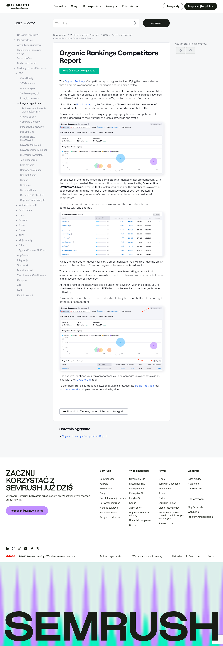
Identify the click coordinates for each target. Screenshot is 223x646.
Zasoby (110, 6)
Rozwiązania (90, 6)
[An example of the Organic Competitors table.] (111, 255)
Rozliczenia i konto (27, 63)
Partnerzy (164, 498)
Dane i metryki (25, 270)
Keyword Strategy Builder (33, 150)
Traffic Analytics (144, 385)
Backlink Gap (27, 132)
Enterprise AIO (137, 488)
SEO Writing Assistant (31, 155)
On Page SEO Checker (32, 195)
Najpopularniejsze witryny (139, 514)
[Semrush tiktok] (20, 549)
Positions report (85, 104)
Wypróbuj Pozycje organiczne (79, 70)
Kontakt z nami (25, 295)
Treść (22, 225)
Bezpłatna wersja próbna (113, 498)
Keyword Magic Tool (31, 145)
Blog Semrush (195, 507)
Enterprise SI (136, 493)
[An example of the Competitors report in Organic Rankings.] (111, 173)
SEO (21, 73)
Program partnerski (110, 517)
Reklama (23, 220)
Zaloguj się (173, 6)
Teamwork (22, 265)
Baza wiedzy (24, 23)
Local (22, 215)
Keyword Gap (83, 379)
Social (22, 230)
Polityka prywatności (111, 556)
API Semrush (195, 488)
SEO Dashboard (28, 83)
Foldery (23, 245)
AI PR (21, 235)
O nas (162, 479)
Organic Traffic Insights (32, 200)
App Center (23, 255)
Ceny (74, 6)
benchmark (71, 389)
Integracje (22, 260)
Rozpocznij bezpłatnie (200, 6)
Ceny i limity (26, 78)
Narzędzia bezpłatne (140, 520)
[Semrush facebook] (32, 549)
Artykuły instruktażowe (29, 45)
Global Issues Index (169, 508)
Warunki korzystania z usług (147, 556)
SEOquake (25, 185)
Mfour (132, 503)
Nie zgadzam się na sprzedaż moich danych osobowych (171, 515)
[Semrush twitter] (38, 549)
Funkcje (104, 484)
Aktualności (165, 488)
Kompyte (22, 280)
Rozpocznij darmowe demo (27, 510)
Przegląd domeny (29, 98)
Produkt (58, 6)
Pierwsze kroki (25, 40)
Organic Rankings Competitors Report (84, 436)
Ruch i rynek (25, 210)
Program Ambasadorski (200, 517)
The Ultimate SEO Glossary (31, 275)
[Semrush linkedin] (8, 549)
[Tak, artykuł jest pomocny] (180, 50)
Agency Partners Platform (32, 250)
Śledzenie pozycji (29, 93)
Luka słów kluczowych (32, 127)
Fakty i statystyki (108, 512)
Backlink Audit (28, 175)
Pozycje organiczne (30, 103)
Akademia (193, 484)
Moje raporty (25, 240)
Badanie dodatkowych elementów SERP (34, 110)
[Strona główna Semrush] (17, 6)
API (19, 285)
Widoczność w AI (28, 205)
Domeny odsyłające (31, 170)
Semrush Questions (169, 484)
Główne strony (28, 117)
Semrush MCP (137, 479)
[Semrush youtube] (26, 549)
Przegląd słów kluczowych (27, 138)
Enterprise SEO (137, 484)
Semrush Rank (28, 190)
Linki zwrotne (27, 165)
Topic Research (28, 160)
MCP (19, 290)
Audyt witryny (27, 88)
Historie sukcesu (109, 508)
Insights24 (134, 498)
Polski (211, 556)
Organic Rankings (75, 81)
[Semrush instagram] (14, 549)
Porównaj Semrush (110, 503)
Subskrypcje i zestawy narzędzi (29, 52)
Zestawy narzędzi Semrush (31, 68)
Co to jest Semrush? (27, 35)
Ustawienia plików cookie (186, 556)
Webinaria (193, 512)
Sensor (24, 180)
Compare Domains (30, 122)
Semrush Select (167, 503)
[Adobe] (10, 556)
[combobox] (91, 23)
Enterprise (128, 6)
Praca (162, 493)
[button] (190, 50)
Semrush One (24, 58)
